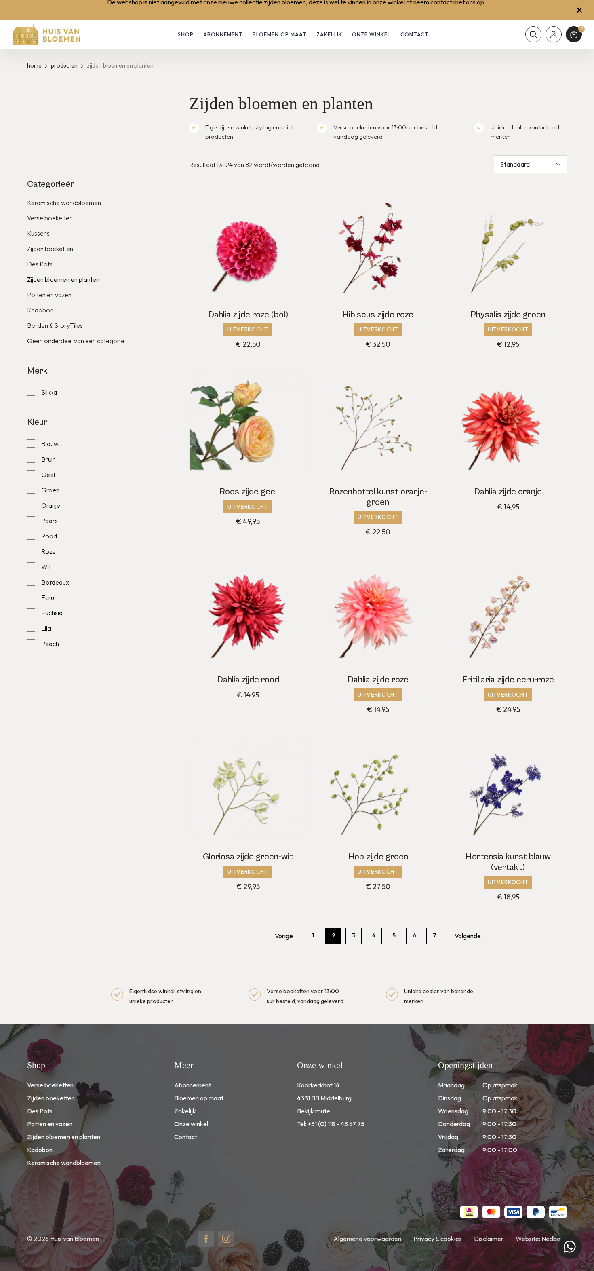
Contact (414, 34)
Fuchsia (52, 613)
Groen (50, 490)
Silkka (49, 392)
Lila (46, 628)
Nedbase (554, 1239)
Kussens (38, 233)
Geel (48, 475)
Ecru (47, 597)
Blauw (50, 444)
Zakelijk (329, 34)
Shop (186, 34)
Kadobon (40, 310)
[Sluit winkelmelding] (579, 10)
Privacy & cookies (437, 1239)
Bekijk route (313, 1111)
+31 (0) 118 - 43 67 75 (336, 1124)
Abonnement (223, 34)
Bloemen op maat (280, 34)
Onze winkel (371, 34)
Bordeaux (55, 582)
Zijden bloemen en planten (63, 279)
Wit (46, 567)
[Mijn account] (554, 34)
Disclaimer (488, 1239)
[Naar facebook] (206, 1239)
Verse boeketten (50, 218)
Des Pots (40, 264)
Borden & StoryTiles (55, 325)
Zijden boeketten (50, 249)
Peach (50, 644)
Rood (49, 536)
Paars (49, 521)
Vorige (284, 936)
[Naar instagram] (226, 1239)
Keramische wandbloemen (64, 202)
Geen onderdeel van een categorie (75, 341)
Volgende (468, 936)
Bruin (48, 459)
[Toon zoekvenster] (533, 34)
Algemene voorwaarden (367, 1239)
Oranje (50, 505)
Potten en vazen (49, 295)
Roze (48, 551)
